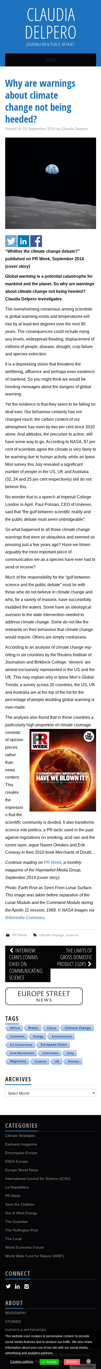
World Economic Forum (24, 1247)
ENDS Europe (16, 1161)
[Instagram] (26, 1286)
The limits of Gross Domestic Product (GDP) (74, 957)
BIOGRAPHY (15, 1313)
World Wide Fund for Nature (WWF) (34, 1256)
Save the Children (19, 1204)
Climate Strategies (20, 1135)
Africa (15, 1028)
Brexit (33, 1028)
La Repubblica (17, 1187)
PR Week (52, 862)
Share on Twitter (11, 241)
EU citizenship (21, 1044)
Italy (70, 1053)
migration (18, 1061)
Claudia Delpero (74, 129)
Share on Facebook (36, 241)
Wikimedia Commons (25, 917)
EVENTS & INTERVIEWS (25, 1330)
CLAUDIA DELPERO (51, 23)
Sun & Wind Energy (21, 1213)
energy (38, 1036)
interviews (50, 1053)
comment (17, 1036)
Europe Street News (21, 1170)
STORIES (13, 1322)
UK (57, 1061)
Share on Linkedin (23, 241)
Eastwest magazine (21, 1144)
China (51, 1028)
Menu (50, 59)
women (73, 1061)
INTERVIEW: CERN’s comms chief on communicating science (25, 964)
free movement (22, 1053)
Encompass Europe (21, 1153)
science (72, 935)
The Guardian (16, 1221)
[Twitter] (8, 1286)
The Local (13, 1239)
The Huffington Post (21, 1230)
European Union (54, 1044)
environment (62, 1036)
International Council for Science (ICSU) (37, 1178)
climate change (51, 935)
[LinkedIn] (17, 1286)
